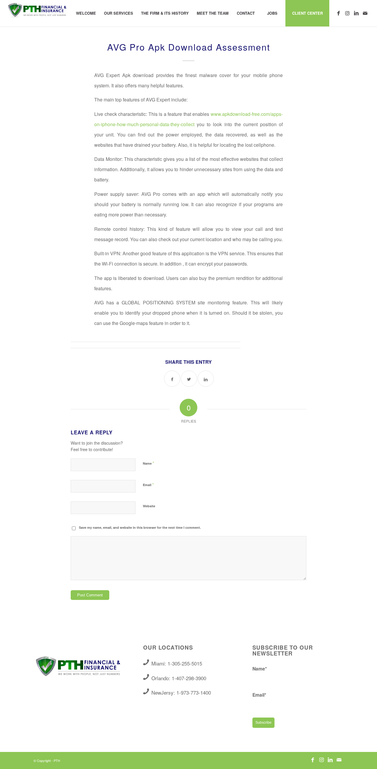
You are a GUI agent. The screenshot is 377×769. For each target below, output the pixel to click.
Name (148, 463)
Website (149, 506)
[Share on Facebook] (172, 379)
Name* (259, 668)
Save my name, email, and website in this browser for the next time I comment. (140, 527)
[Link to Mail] (365, 13)
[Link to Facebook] (338, 13)
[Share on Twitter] (189, 379)
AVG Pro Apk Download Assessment (188, 47)
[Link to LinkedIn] (356, 13)
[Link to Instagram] (347, 13)
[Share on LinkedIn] (206, 379)
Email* (259, 694)
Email (148, 484)
